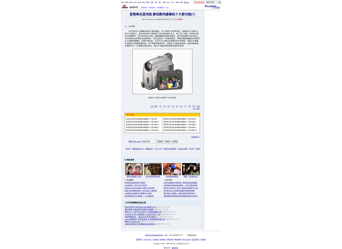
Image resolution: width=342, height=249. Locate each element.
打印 (191, 149)
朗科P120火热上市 (132, 222)
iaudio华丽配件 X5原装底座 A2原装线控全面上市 (145, 219)
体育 (131, 2)
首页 (122, 2)
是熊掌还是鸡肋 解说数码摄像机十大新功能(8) (179, 125)
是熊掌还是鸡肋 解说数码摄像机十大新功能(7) (179, 122)
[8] (189, 106)
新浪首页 (144, 8)
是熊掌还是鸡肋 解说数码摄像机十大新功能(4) (142, 127)
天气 (172, 2)
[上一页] (154, 106)
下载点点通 (183, 149)
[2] (165, 106)
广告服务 (155, 239)
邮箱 (177, 2)
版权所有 (175, 248)
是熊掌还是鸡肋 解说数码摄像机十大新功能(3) (142, 125)
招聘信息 (170, 239)
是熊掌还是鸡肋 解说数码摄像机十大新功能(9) (179, 127)
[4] (173, 106)
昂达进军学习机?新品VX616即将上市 (140, 207)
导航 (181, 2)
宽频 (151, 2)
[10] (198, 106)
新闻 (127, 2)
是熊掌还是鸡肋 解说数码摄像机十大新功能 (141, 119)
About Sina (147, 239)
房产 (160, 2)
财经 (139, 2)
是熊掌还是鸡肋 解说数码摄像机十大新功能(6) (179, 119)
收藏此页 (149, 149)
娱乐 (135, 2)
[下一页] (196, 109)
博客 (147, 2)
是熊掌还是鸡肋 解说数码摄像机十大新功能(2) (142, 122)
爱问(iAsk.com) (135, 141)
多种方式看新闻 (169, 149)
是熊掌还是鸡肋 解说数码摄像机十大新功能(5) (142, 130)
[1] (160, 106)
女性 (168, 2)
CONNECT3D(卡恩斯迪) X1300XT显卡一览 (142, 214)
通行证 (186, 2)
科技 (143, 2)
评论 (128, 149)
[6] (181, 106)
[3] (169, 106)
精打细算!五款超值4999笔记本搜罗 (139, 209)
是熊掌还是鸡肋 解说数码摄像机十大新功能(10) (180, 130)
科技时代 (152, 8)
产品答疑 (202, 239)
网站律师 (177, 239)
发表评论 (195, 137)
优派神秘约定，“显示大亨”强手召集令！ (141, 217)
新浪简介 (139, 239)
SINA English (186, 239)
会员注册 (195, 239)
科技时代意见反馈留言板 (154, 235)
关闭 (197, 149)
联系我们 (163, 239)
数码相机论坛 (138, 149)
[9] (194, 106)
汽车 (156, 2)
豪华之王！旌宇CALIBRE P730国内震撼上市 (143, 212)
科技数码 (160, 8)
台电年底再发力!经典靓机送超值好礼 (140, 224)
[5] (177, 106)
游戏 (164, 2)
